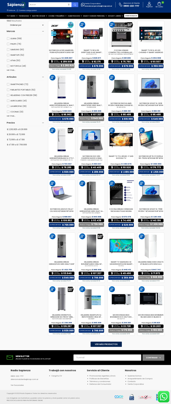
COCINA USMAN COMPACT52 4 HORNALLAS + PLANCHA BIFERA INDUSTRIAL (121, 52)
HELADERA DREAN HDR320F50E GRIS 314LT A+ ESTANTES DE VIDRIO (91, 211)
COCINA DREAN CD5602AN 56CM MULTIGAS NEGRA (121, 210)
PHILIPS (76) (15, 44)
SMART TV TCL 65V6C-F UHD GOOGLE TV (121, 157)
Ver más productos (106, 344)
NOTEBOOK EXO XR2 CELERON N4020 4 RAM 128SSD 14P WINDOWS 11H (91, 158)
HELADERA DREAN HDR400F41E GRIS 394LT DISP (61, 263)
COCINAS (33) (16, 111)
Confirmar (152, 357)
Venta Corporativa (92, 3)
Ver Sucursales (17, 385)
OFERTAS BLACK (131, 16)
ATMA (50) (15, 60)
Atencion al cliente (131, 3)
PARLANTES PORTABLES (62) (22, 89)
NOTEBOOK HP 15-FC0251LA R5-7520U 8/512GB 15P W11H (151, 157)
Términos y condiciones (100, 381)
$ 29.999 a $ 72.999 (16, 134)
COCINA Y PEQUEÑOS (56, 16)
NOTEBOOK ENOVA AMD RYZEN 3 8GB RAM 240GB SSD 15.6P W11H (121, 105)
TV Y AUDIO (11, 16)
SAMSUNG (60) (17, 49)
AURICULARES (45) (18, 100)
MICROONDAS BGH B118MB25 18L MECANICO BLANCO (150, 316)
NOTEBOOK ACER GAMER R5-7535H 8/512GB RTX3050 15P (61, 51)
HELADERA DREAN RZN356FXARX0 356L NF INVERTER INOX (91, 264)
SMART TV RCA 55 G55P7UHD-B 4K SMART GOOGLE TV (91, 52)
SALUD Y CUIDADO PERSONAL (94, 16)
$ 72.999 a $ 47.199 (16, 139)
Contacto (132, 381)
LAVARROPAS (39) (18, 106)
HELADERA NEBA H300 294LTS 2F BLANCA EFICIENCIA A (150, 263)
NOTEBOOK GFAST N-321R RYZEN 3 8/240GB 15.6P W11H (150, 104)
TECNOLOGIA (24, 16)
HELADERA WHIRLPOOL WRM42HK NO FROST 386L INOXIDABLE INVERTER (61, 317)
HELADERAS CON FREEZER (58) (23, 95)
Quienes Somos (134, 376)
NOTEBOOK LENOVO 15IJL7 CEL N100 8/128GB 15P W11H (61, 210)
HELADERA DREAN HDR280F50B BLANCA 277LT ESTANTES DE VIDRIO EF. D (62, 158)
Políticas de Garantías (99, 378)
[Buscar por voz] (68, 4)
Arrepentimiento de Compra (140, 378)
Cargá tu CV (56, 376)
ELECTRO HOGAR (38, 16)
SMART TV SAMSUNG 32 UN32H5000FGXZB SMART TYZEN (121, 264)
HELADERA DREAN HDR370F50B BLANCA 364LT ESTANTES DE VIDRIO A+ (62, 105)
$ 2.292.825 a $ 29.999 (17, 129)
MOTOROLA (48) (18, 66)
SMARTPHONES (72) (19, 84)
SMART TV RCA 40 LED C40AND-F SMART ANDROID (151, 51)
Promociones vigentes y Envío (103, 376)
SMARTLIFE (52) (17, 55)
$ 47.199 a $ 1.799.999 (17, 144)
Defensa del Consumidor (100, 384)
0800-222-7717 (131, 5)
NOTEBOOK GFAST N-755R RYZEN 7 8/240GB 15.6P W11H (150, 210)
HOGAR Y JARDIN (114, 16)
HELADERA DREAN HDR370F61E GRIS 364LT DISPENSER (91, 105)
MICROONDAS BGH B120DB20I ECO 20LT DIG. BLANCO (121, 317)
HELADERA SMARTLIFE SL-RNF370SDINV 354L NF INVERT (91, 317)
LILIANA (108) (16, 38)
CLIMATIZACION (74, 16)
